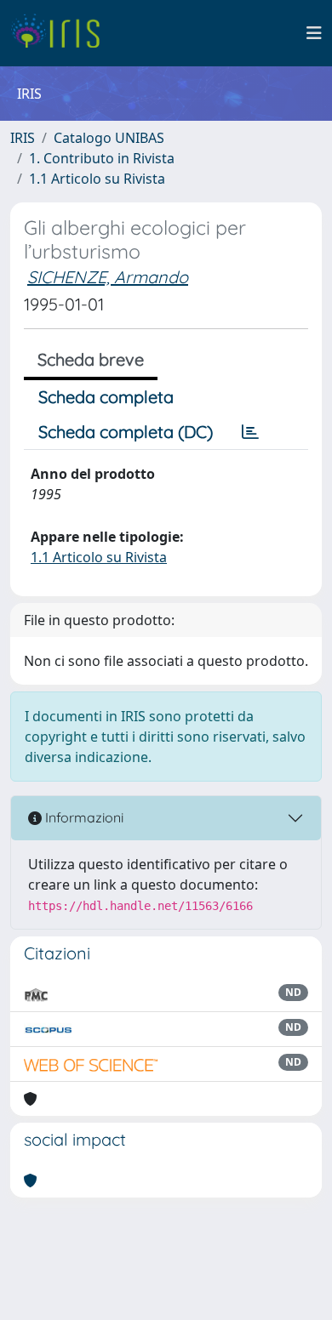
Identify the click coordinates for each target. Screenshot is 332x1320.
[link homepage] (61, 33)
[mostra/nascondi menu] (314, 33)
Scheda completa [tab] (106, 396)
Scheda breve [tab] (90, 359)
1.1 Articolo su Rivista (97, 178)
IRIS (22, 137)
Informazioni (82, 817)
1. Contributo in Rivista (102, 158)
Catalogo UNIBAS (109, 137)
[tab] (250, 432)
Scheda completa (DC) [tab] (125, 431)
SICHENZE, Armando (107, 276)
